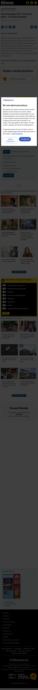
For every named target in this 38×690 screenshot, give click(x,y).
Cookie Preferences (10, 140)
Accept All (25, 139)
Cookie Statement (17, 134)
